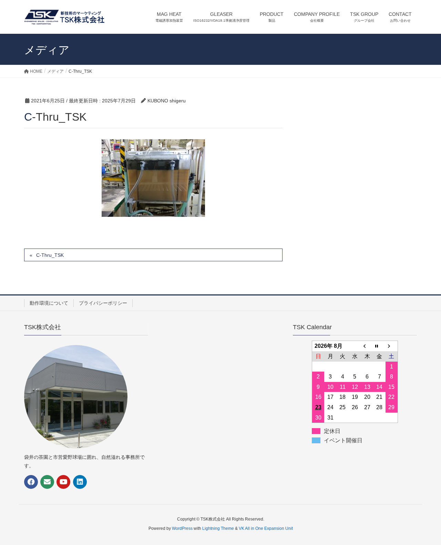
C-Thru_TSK (50, 255)
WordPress (182, 528)
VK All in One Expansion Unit (266, 528)
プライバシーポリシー (103, 303)
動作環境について (49, 303)
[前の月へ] (367, 346)
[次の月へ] (392, 346)
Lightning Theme (218, 528)
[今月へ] (379, 346)
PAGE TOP (424, 522)
